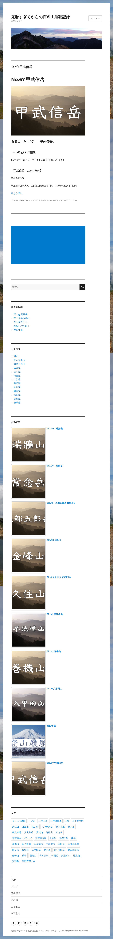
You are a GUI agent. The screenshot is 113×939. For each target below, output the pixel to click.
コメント (74, 200)
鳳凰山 (76, 855)
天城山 (39, 832)
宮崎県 (17, 402)
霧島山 (33, 855)
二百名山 (15, 906)
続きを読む (16, 193)
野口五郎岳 (73, 849)
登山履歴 (15, 893)
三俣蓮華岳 (55, 821)
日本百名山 (35, 200)
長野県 (55, 200)
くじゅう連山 (18, 821)
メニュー (95, 18)
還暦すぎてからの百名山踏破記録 (40, 16)
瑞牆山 (15, 844)
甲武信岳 (64, 200)
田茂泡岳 (38, 844)
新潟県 (17, 387)
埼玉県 (43, 200)
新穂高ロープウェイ (22, 838)
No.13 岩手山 (20, 322)
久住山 (15, 826)
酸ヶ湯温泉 (59, 849)
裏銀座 (25, 849)
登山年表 (18, 329)
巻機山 (49, 832)
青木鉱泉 (43, 855)
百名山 (14, 900)
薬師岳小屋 (73, 844)
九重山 (25, 826)
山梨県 (49, 200)
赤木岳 (47, 849)
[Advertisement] (49, 245)
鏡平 (24, 855)
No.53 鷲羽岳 (20, 314)
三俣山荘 (42, 821)
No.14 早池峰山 (21, 318)
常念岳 (59, 832)
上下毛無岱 (77, 821)
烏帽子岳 (63, 838)
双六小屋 (60, 826)
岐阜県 (17, 391)
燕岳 (73, 838)
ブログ (14, 886)
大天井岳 (28, 832)
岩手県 (17, 371)
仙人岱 (35, 826)
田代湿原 (26, 844)
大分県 (17, 398)
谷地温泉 (36, 849)
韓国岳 (54, 855)
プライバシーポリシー (49, 931)
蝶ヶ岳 (15, 849)
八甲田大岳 (47, 826)
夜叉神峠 (16, 832)
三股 (67, 821)
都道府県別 (19, 364)
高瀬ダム (65, 855)
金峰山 (15, 855)
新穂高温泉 (40, 838)
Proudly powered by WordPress (74, 931)
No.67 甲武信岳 (27, 79)
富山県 (17, 394)
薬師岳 (61, 844)
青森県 (17, 367)
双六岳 (71, 826)
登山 (28, 200)
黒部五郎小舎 (28, 861)
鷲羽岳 (15, 861)
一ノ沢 (32, 821)
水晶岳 (52, 838)
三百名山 (15, 913)
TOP (13, 879)
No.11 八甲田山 (21, 326)
